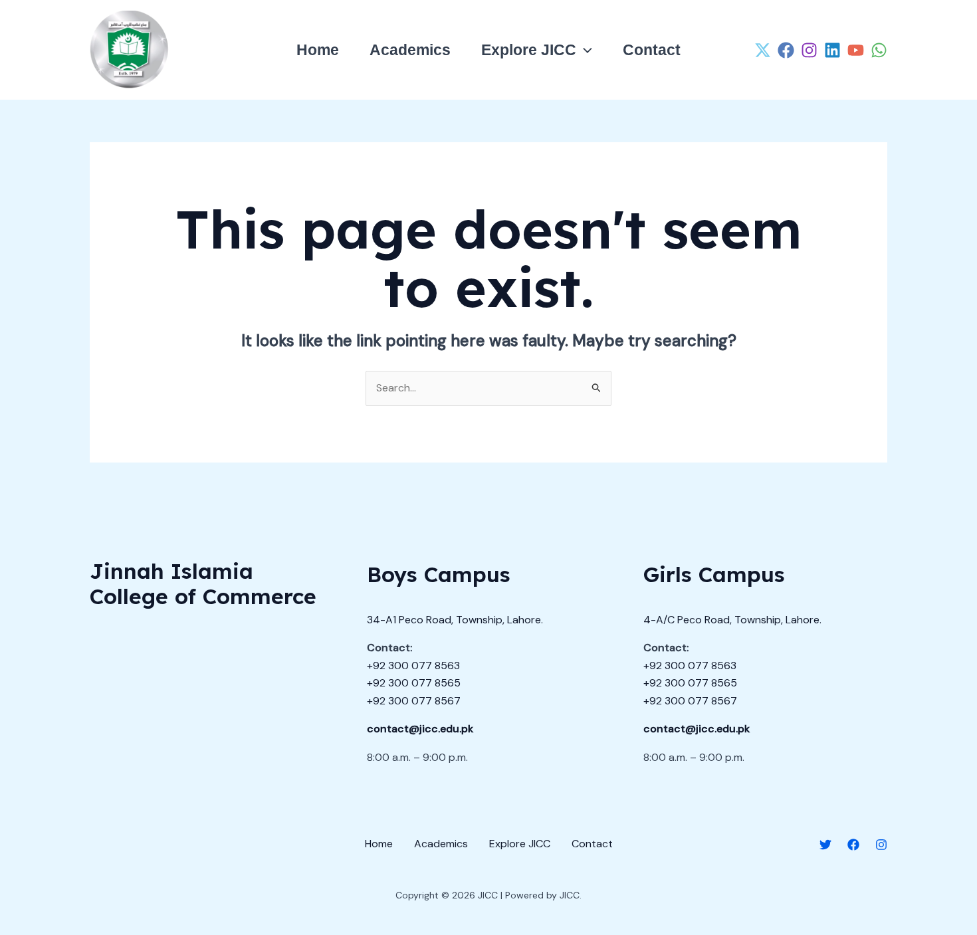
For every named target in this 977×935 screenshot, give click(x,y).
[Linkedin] (832, 50)
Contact (652, 49)
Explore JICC (528, 49)
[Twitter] (825, 845)
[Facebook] (786, 50)
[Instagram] (809, 50)
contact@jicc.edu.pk (420, 729)
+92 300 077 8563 (413, 666)
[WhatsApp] (879, 50)
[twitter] (762, 50)
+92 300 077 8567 (414, 701)
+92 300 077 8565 (414, 683)
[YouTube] (855, 50)
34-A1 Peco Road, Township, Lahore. (455, 620)
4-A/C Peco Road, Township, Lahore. (732, 620)
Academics (410, 49)
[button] (584, 50)
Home (317, 49)
